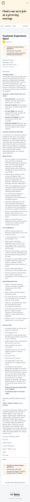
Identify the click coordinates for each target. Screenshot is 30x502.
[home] (3, 3)
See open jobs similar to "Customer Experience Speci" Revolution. (16, 53)
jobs (2, 26)
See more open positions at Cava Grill (15, 482)
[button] (27, 2)
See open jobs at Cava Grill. (14, 50)
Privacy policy (11, 498)
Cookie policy (19, 498)
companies (7, 26)
